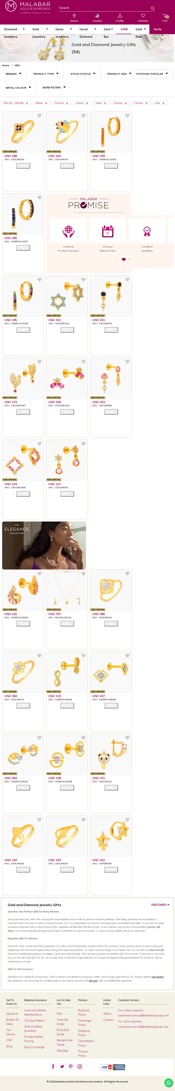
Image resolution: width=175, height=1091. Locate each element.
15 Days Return (34, 1020)
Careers (108, 1019)
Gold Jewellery (38, 30)
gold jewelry (158, 976)
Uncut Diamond (86, 30)
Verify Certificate (161, 30)
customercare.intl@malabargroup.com (143, 1026)
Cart (165, 19)
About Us (12, 1013)
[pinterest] (70, 1066)
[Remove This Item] (27, 102)
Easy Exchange (34, 1047)
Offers (107, 1013)
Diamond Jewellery (10, 30)
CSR (9, 1040)
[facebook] (53, 1066)
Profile (120, 20)
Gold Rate (139, 30)
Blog (9, 1046)
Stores (74, 20)
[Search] (150, 8)
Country (97, 20)
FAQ (59, 1013)
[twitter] (62, 1066)
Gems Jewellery (62, 30)
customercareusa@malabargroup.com (143, 1015)
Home (5, 65)
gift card (93, 980)
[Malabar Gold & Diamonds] (27, 7)
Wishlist (143, 20)
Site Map (62, 1050)
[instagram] (79, 1066)
